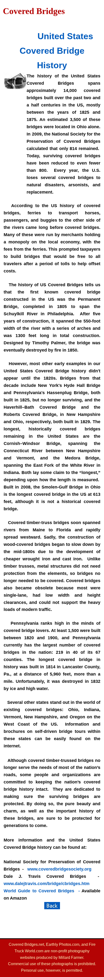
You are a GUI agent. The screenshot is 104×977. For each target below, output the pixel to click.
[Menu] (34, 21)
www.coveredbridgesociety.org (59, 869)
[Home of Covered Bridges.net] (52, 905)
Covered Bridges (34, 11)
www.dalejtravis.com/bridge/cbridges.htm (46, 883)
